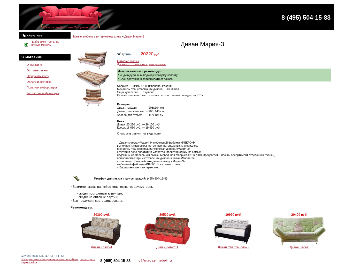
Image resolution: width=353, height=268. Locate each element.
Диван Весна (299, 247)
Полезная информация (42, 87)
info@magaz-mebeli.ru (153, 260)
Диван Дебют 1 (167, 247)
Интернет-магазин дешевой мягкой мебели (49, 259)
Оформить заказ (38, 76)
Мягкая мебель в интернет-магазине (97, 36)
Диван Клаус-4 (101, 247)
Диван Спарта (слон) (233, 247)
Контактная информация (43, 93)
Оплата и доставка (39, 81)
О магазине (34, 64)
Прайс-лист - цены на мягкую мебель (45, 43)
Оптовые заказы (37, 70)
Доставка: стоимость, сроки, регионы (141, 64)
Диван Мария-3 (134, 36)
